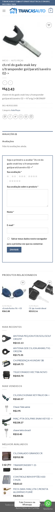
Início (5, 60)
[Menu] (4, 10)
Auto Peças (17, 60)
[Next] (52, 299)
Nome (10, 212)
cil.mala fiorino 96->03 (12, 308)
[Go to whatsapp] (48, 503)
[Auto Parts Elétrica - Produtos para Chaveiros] (27, 11)
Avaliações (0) (9, 134)
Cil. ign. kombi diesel (37, 308)
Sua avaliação (14, 172)
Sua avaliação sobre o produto (22, 186)
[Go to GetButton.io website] (48, 509)
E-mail (10, 225)
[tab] (27, 134)
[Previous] (2, 299)
